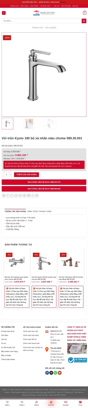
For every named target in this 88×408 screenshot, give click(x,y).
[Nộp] (84, 21)
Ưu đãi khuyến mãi (8, 347)
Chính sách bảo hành (31, 335)
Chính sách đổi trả (29, 339)
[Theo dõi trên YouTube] (60, 373)
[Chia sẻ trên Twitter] (16, 196)
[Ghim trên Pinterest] (24, 196)
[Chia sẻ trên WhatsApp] (4, 196)
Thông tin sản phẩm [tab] (15, 211)
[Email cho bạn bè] (20, 196)
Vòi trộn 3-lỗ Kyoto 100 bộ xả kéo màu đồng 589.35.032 (71, 278)
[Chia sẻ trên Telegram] (37, 196)
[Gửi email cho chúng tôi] (51, 373)
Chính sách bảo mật (30, 331)
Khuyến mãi (66, 6)
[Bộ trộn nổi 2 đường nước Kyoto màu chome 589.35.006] (17, 262)
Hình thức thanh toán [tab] (39, 211)
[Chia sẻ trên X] (12, 196)
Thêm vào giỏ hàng (26, 175)
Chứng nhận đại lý (7, 331)
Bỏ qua (63, 2)
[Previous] (5, 283)
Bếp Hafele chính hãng (9, 351)
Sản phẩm (34, 6)
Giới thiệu (24, 6)
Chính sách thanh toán (31, 343)
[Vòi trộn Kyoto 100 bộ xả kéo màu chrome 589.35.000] (44, 262)
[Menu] (4, 13)
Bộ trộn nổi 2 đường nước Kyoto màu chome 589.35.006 (16, 278)
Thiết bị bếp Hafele (8, 359)
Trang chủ (14, 6)
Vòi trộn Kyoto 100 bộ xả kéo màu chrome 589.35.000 (44, 278)
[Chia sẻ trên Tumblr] (33, 196)
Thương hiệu (45, 6)
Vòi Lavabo (50, 28)
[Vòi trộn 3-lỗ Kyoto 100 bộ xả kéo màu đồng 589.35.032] (71, 262)
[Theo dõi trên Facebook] (47, 373)
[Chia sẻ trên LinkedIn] (28, 196)
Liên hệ (75, 6)
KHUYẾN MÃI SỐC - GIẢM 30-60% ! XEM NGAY (41, 2)
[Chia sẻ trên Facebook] (8, 196)
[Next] (83, 283)
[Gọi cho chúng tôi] (55, 373)
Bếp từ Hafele (6, 355)
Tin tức (57, 6)
